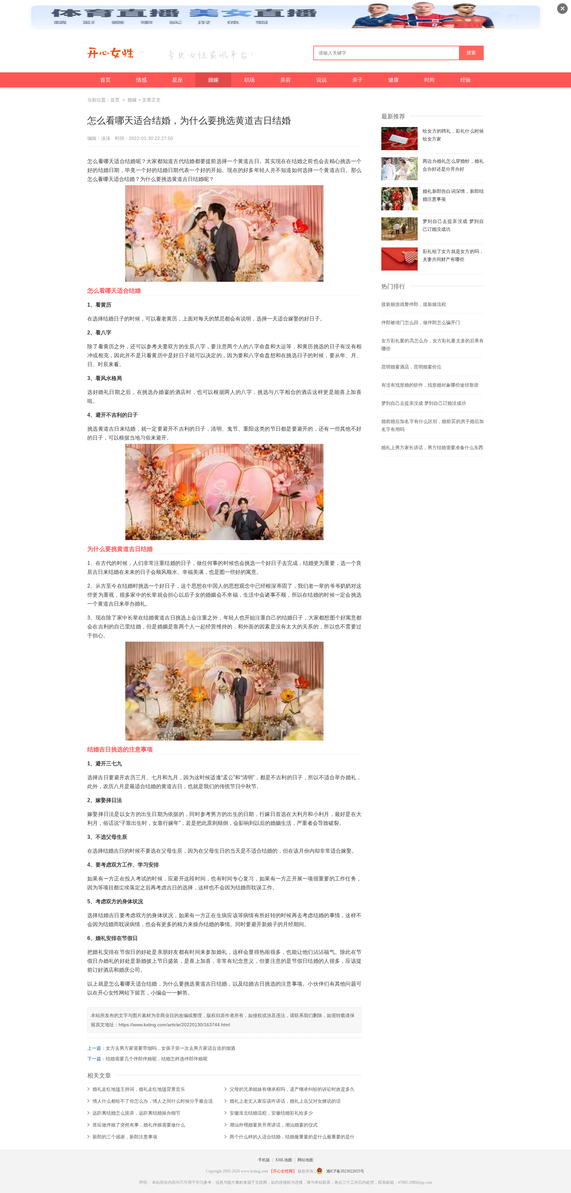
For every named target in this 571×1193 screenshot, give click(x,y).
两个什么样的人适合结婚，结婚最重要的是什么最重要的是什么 (292, 1138)
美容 (285, 80)
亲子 (357, 80)
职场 (249, 80)
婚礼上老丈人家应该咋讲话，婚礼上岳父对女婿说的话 (285, 1101)
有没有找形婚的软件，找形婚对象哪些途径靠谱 (429, 385)
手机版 (264, 1160)
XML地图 (283, 1160)
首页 (105, 80)
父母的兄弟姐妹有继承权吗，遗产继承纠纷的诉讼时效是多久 (292, 1089)
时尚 (429, 80)
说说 (321, 80)
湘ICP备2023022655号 (345, 1171)
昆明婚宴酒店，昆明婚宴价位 (411, 366)
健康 (393, 80)
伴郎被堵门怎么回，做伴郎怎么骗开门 (420, 322)
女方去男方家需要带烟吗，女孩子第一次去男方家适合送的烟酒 (170, 1048)
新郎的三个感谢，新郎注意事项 (125, 1136)
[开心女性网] (110, 55)
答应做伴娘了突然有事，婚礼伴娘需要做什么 (139, 1125)
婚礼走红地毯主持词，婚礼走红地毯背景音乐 (139, 1089)
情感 (141, 80)
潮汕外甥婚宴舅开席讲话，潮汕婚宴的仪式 (274, 1125)
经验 (465, 80)
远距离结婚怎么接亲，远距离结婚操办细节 (136, 1113)
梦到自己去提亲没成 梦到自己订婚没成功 (423, 403)
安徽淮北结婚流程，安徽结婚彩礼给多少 (271, 1113)
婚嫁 (213, 80)
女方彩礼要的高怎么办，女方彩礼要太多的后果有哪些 (432, 344)
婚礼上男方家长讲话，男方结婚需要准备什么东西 (432, 447)
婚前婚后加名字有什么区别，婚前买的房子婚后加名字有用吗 (432, 425)
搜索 (471, 52)
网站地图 (305, 1160)
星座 (177, 80)
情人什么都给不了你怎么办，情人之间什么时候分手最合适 (153, 1101)
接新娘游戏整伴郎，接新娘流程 (413, 304)
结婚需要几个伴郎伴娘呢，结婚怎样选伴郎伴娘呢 (157, 1058)
